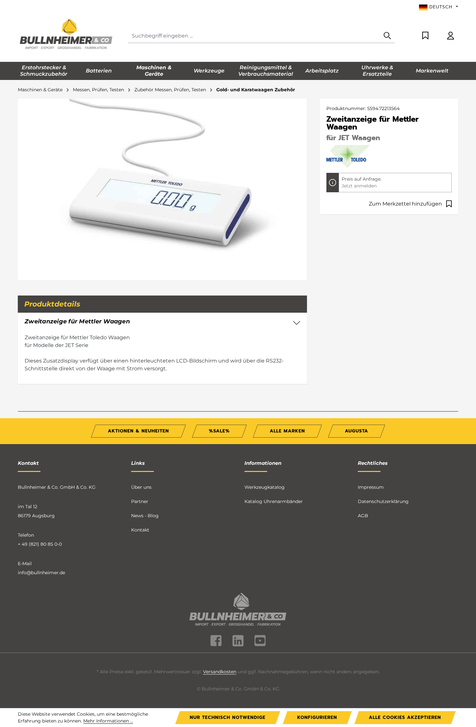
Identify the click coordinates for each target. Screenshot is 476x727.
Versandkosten (219, 672)
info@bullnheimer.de (41, 573)
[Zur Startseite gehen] (66, 34)
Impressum (371, 487)
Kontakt (140, 530)
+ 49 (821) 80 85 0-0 (40, 544)
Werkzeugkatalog (264, 487)
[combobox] (254, 36)
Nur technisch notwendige (228, 717)
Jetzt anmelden (359, 186)
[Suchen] (387, 36)
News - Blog (145, 516)
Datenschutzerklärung (383, 501)
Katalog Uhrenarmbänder (273, 501)
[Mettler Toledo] (349, 156)
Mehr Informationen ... (108, 721)
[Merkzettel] (425, 36)
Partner (139, 501)
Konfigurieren (317, 717)
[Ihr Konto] (450, 36)
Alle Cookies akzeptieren (405, 717)
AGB (363, 516)
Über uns (141, 487)
